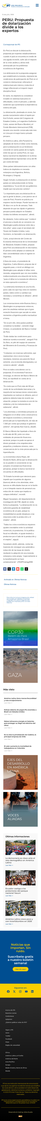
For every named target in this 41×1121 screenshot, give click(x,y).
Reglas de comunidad (12, 1045)
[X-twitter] (14, 991)
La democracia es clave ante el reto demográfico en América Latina (20, 860)
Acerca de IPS (10, 1010)
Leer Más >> (8, 703)
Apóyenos (8, 1019)
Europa (7, 1065)
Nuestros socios (11, 1013)
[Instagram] (20, 991)
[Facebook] (8, 991)
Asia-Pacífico (10, 1062)
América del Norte (11, 1059)
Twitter (7, 1036)
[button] (4, 569)
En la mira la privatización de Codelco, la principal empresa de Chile (20, 736)
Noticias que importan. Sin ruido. (20, 948)
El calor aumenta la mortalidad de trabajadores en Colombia (17, 747)
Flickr (7, 1042)
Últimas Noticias (20, 580)
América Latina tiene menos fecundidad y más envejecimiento (20, 699)
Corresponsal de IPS (11, 44)
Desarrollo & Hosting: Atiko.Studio (21, 1112)
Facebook (8, 1039)
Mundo (7, 1071)
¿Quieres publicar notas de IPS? (16, 1022)
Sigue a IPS (9, 1030)
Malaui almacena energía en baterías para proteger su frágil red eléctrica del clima (19, 723)
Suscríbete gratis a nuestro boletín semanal (20, 960)
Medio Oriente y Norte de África (16, 1068)
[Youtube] (26, 991)
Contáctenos (9, 1016)
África (7, 1052)
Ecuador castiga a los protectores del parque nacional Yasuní (16, 890)
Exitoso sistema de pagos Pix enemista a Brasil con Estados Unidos (20, 711)
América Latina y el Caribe (14, 1055)
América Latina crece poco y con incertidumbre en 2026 (19, 920)
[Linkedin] (32, 991)
